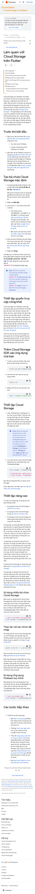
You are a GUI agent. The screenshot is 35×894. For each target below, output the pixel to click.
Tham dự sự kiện (6, 833)
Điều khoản (4, 885)
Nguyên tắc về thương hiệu (9, 852)
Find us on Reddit (6, 825)
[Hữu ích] (30, 41)
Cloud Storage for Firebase (15, 10)
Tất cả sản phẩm (5, 878)
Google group (5, 847)
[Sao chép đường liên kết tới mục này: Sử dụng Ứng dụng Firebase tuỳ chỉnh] (25, 678)
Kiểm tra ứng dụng (19, 719)
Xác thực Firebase (22, 326)
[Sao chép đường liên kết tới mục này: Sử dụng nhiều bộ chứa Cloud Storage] (21, 595)
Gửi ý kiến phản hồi (11, 47)
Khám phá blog (5, 822)
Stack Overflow (5, 844)
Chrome (3, 870)
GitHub (3, 814)
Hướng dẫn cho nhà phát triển (9, 803)
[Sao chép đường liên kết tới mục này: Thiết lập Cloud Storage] (16, 408)
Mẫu (2, 808)
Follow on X (4, 827)
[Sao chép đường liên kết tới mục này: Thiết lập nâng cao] (29, 496)
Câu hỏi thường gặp (7, 855)
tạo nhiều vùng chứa (17, 234)
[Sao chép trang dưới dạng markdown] (11, 65)
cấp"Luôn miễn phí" (17, 218)
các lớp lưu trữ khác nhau (19, 514)
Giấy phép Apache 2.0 (7, 784)
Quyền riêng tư (13, 885)
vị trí (15, 206)
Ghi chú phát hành (6, 850)
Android (3, 867)
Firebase (6, 35)
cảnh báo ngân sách (23, 728)
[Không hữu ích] (30, 43)
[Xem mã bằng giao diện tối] (27, 367)
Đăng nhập (29, 2)
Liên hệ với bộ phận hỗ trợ (8, 841)
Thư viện (3, 811)
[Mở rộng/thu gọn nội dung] (15, 71)
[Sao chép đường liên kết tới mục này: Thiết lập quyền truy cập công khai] (23, 302)
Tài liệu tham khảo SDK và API (9, 805)
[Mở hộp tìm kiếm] (20, 2)
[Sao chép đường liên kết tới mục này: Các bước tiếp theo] (5, 711)
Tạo (24, 37)
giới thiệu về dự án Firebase (16, 656)
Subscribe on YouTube (7, 830)
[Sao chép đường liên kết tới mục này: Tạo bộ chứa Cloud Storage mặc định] (28, 180)
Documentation (8, 7)
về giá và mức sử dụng (20, 226)
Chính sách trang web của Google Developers (20, 786)
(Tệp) (19, 453)
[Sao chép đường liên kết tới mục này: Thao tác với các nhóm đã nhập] (11, 630)
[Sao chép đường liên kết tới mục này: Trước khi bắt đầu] (28, 132)
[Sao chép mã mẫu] (30, 367)
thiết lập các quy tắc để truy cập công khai (18, 246)
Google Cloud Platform (7, 875)
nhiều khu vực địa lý (13, 508)
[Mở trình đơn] (3, 2)
